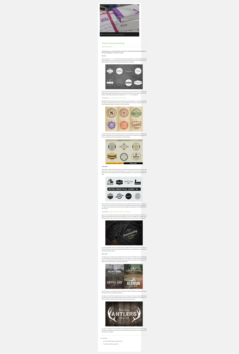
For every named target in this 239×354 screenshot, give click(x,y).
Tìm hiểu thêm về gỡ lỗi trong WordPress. (111, 344)
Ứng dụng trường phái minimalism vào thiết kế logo (119, 211)
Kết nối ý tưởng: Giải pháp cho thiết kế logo (117, 98)
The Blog (119, 16)
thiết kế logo (111, 58)
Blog (107, 34)
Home (103, 34)
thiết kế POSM (128, 94)
